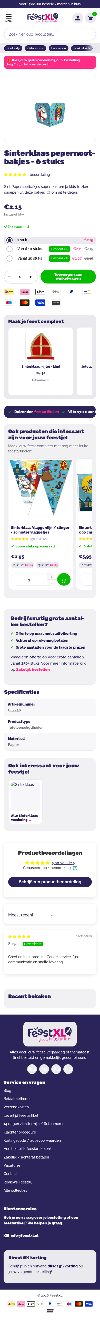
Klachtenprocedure (20, 1132)
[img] (19, 936)
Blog (7, 1090)
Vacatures (12, 1165)
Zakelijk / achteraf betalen (26, 1157)
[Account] (77, 18)
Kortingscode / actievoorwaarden (32, 1140)
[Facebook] (44, 1069)
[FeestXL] (42, 18)
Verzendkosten (16, 1107)
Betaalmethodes (17, 1099)
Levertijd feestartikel (21, 1115)
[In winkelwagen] (64, 579)
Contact (10, 1174)
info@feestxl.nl (24, 1235)
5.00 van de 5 (63, 863)
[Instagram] (32, 1069)
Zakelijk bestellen (33, 669)
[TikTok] (56, 1069)
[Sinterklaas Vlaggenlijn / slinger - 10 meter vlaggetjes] (40, 491)
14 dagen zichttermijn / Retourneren (34, 1124)
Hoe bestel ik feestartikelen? (28, 1149)
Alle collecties (15, 1190)
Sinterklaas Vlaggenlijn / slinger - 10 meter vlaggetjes (40, 530)
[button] (15, 175)
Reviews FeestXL (18, 1182)
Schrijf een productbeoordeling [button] (50, 881)
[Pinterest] (68, 1069)
